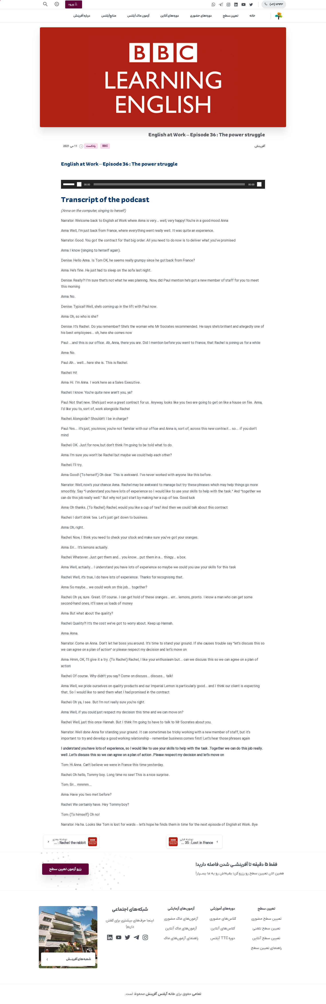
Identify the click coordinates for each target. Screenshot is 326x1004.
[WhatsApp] (213, 4)
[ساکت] (79, 184)
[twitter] (251, 4)
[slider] (69, 184)
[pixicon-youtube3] (118, 937)
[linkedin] (236, 4)
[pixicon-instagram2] (145, 937)
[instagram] (228, 4)
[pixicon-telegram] (136, 937)
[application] (163, 184)
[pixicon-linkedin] (109, 937)
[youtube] (243, 4)
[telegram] (221, 4)
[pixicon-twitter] (127, 937)
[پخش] (259, 184)
